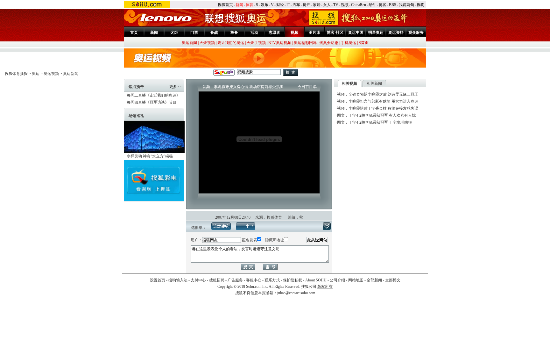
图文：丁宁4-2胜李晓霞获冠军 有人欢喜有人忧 (376, 115)
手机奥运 (348, 42)
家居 (317, 5)
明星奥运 (376, 32)
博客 (382, 5)
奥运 (35, 73)
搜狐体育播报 (16, 73)
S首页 (364, 42)
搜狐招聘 (216, 280)
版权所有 (325, 286)
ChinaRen (358, 5)
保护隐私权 (292, 280)
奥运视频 (51, 73)
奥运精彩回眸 (305, 42)
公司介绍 (337, 280)
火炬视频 (207, 42)
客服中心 (253, 280)
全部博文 (392, 280)
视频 (345, 5)
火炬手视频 (256, 42)
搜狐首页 (225, 5)
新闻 (239, 5)
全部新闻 (374, 280)
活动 (254, 32)
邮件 (372, 5)
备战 (214, 32)
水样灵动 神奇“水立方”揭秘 (150, 156)
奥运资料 (396, 32)
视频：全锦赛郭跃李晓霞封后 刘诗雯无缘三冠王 (377, 94)
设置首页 (157, 280)
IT (288, 5)
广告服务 (235, 280)
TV (335, 5)
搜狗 (420, 5)
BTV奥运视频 (279, 42)
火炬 (174, 32)
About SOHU (316, 280)
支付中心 (198, 280)
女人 (327, 5)
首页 (134, 32)
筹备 (234, 32)
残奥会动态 (328, 42)
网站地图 (355, 280)
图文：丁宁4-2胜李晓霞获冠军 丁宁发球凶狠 (374, 122)
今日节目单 (307, 86)
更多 (173, 86)
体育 (249, 5)
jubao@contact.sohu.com (296, 293)
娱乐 (264, 5)
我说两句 (406, 5)
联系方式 (272, 280)
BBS (392, 5)
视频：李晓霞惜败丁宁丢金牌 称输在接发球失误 (377, 108)
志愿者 (274, 32)
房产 (306, 5)
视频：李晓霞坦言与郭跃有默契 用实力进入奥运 (377, 101)
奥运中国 (355, 32)
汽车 (296, 5)
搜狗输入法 (177, 280)
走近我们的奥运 (230, 42)
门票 (194, 32)
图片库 (314, 32)
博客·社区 (335, 32)
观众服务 (416, 32)
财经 (280, 5)
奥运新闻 (189, 42)
